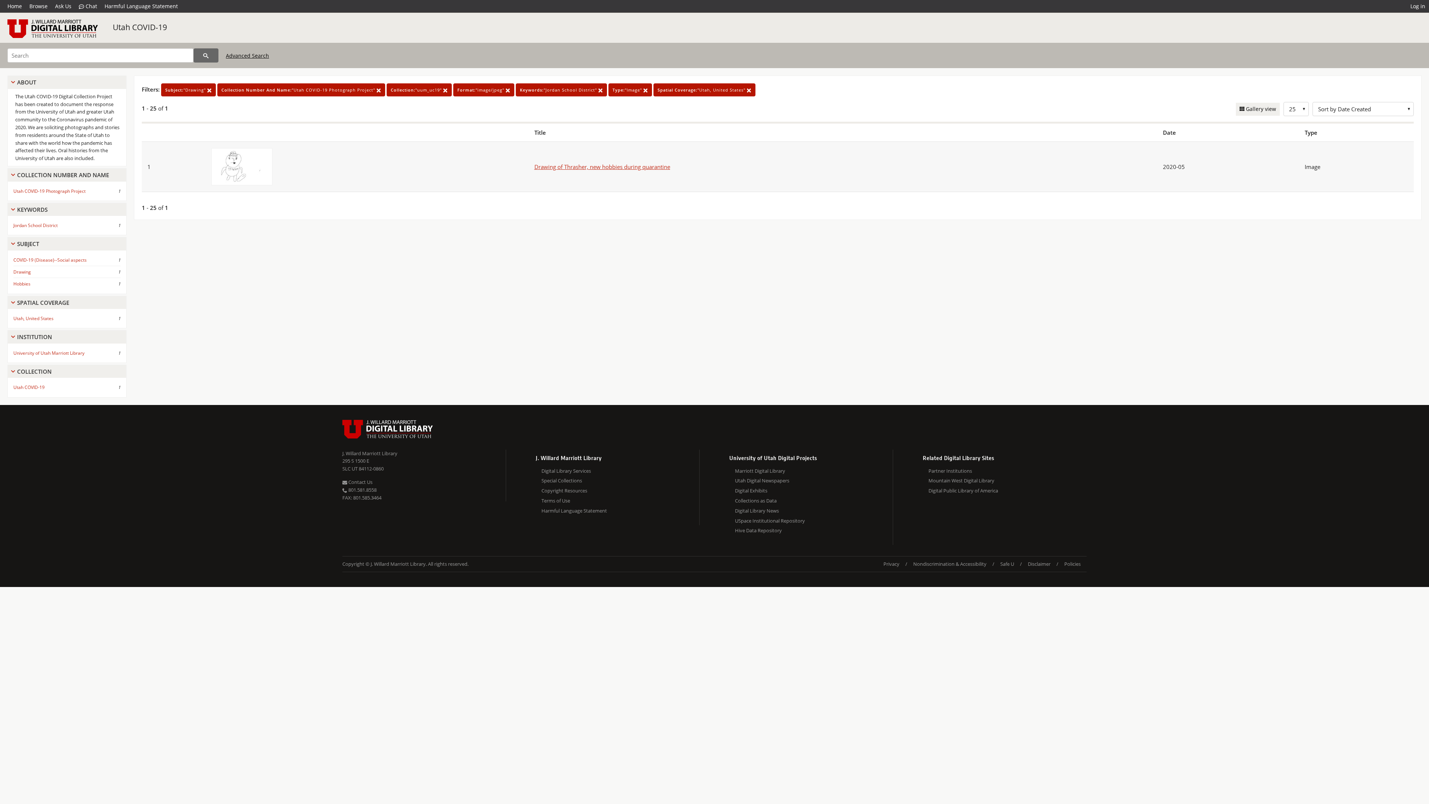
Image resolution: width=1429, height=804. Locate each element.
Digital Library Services (566, 471)
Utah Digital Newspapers (762, 480)
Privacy (891, 564)
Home (14, 6)
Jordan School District (35, 225)
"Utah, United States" (702, 90)
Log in (1417, 6)
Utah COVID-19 (140, 27)
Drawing (22, 272)
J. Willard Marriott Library (369, 453)
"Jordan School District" (559, 90)
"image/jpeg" (481, 90)
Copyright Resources (564, 490)
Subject (28, 244)
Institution (34, 337)
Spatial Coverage (43, 302)
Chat (90, 6)
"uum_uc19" (417, 90)
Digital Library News (757, 510)
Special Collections (561, 480)
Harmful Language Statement (141, 6)
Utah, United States (33, 318)
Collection (34, 371)
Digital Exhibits (751, 490)
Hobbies (22, 284)
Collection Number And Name (63, 175)
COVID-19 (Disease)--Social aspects (50, 260)
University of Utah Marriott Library (48, 353)
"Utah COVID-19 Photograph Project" (299, 90)
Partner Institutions (950, 471)
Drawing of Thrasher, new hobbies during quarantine (602, 166)
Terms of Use (555, 500)
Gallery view (1260, 108)
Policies (1072, 564)
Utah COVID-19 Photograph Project (49, 191)
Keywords (32, 209)
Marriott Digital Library (760, 471)
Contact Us (360, 482)
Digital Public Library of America (963, 490)
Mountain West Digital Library (961, 480)
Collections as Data (756, 500)
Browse (38, 6)
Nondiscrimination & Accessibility (950, 564)
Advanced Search (247, 55)
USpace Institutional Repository (770, 520)
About (26, 82)
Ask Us (63, 6)
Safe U (1007, 564)
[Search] (206, 55)
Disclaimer (1039, 564)
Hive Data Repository (758, 530)
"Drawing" (186, 90)
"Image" (628, 90)
